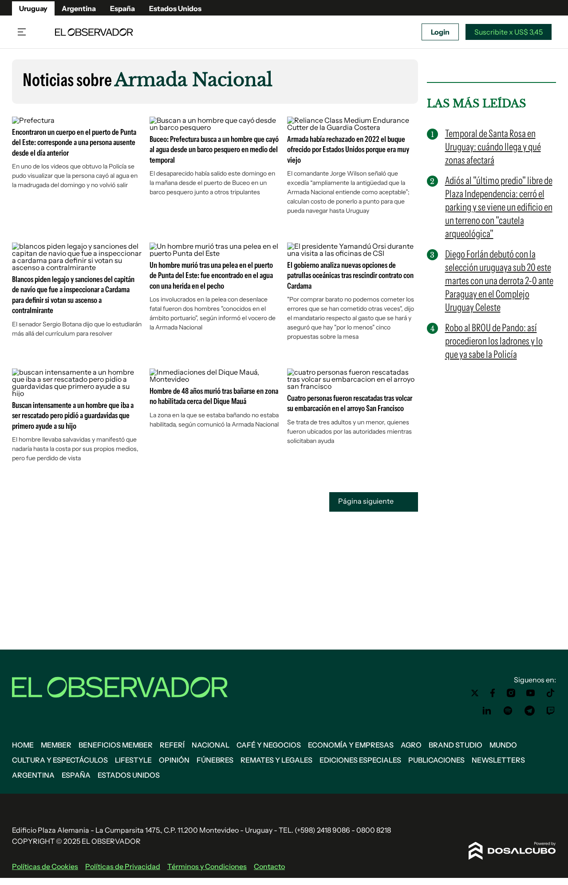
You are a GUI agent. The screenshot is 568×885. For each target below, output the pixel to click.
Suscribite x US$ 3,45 (508, 31)
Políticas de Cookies (45, 866)
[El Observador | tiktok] (550, 693)
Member (56, 744)
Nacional (210, 744)
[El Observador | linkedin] (486, 710)
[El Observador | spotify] (508, 710)
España (122, 8)
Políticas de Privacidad (122, 866)
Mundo (503, 744)
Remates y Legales (276, 760)
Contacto (269, 866)
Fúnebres (215, 760)
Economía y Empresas (351, 744)
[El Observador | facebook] (492, 693)
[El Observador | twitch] (550, 710)
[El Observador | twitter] (474, 693)
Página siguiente (366, 501)
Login (440, 31)
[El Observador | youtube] (530, 693)
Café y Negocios (269, 744)
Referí (172, 744)
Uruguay (33, 8)
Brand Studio (455, 744)
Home (23, 744)
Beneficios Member (116, 744)
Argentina (79, 8)
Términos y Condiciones (207, 866)
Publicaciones (436, 760)
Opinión (174, 760)
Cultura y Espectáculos (60, 760)
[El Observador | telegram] (529, 710)
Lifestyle (133, 760)
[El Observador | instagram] (511, 693)
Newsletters (498, 760)
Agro (411, 744)
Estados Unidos (175, 8)
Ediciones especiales (360, 760)
